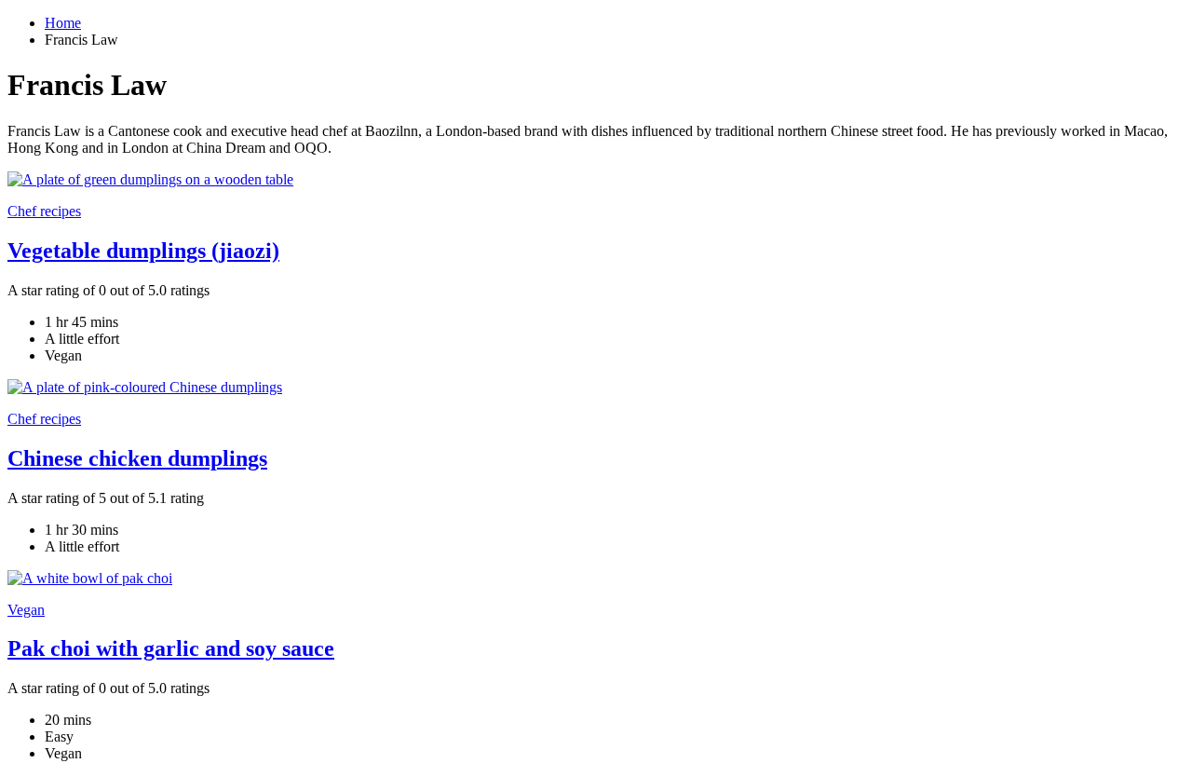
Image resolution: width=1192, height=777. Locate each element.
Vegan (26, 610)
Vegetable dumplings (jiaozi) (143, 251)
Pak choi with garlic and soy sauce (170, 648)
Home (63, 23)
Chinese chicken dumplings (137, 458)
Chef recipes (44, 211)
